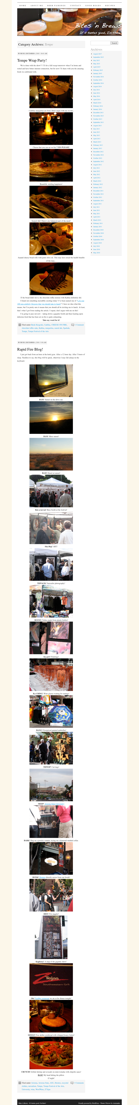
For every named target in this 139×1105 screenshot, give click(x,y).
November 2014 (98, 76)
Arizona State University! (54, 803)
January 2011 (97, 226)
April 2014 (96, 99)
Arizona (34, 1083)
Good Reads (93, 5)
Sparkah (66, 328)
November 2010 (98, 233)
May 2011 (96, 213)
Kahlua (41, 328)
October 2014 (97, 80)
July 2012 (96, 168)
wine (32, 1089)
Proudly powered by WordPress (88, 1103)
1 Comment (79, 324)
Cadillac (47, 324)
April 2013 (96, 138)
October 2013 (97, 119)
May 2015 (96, 63)
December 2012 (98, 151)
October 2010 (97, 236)
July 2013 (96, 129)
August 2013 (97, 125)
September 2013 (98, 122)
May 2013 (96, 135)
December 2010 (98, 230)
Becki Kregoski (37, 324)
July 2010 (96, 246)
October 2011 (97, 197)
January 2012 (97, 187)
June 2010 (96, 249)
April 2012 (96, 178)
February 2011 (98, 223)
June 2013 (96, 132)
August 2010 (97, 243)
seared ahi (58, 328)
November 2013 (98, 116)
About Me (37, 5)
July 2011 (96, 207)
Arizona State (43, 1083)
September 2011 (98, 200)
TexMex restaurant (42, 998)
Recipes (110, 5)
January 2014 (97, 109)
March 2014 (97, 103)
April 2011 (96, 217)
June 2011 (96, 210)
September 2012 (98, 161)
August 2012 (97, 164)
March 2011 (97, 220)
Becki (22, 53)
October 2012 (97, 158)
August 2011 (97, 204)
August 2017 (97, 54)
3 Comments (79, 1083)
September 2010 (98, 239)
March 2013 (97, 142)
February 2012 (98, 184)
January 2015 (97, 73)
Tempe (24, 331)
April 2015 (96, 67)
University (26, 1089)
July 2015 (96, 60)
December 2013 (98, 112)
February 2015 (98, 70)
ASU (52, 1083)
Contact (75, 5)
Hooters (42, 877)
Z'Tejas (47, 1089)
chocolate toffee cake (30, 328)
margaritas (49, 328)
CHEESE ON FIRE (59, 324)
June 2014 (96, 93)
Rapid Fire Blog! (30, 349)
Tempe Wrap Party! (32, 60)
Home (22, 5)
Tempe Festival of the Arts (38, 331)
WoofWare (40, 1089)
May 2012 (96, 174)
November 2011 (98, 194)
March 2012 (97, 181)
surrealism (32, 1086)
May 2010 (96, 252)
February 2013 (98, 145)
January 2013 (97, 148)
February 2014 (98, 106)
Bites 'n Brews (23, 1103)
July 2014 (96, 90)
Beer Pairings (56, 5)
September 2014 (98, 83)
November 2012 (98, 155)
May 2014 (96, 96)
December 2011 (98, 191)
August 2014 (97, 86)
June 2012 (96, 171)
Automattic (116, 1103)
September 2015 (98, 57)
